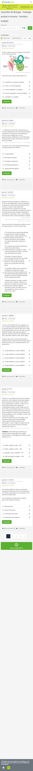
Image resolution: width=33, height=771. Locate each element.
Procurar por (4, 25)
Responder (7, 101)
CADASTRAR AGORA (25, 7)
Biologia (17, 12)
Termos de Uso (16, 762)
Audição (4, 20)
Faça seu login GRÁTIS (16, 548)
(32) (9, 108)
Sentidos (23, 16)
